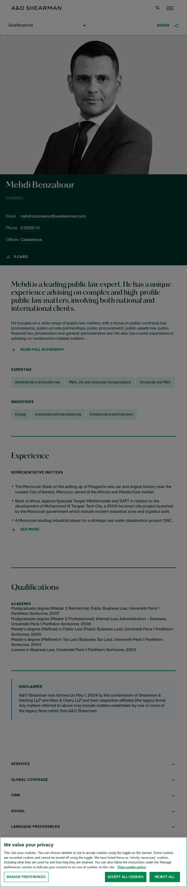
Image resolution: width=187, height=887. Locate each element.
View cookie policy (131, 867)
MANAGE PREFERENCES (26, 877)
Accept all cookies (126, 877)
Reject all (165, 877)
